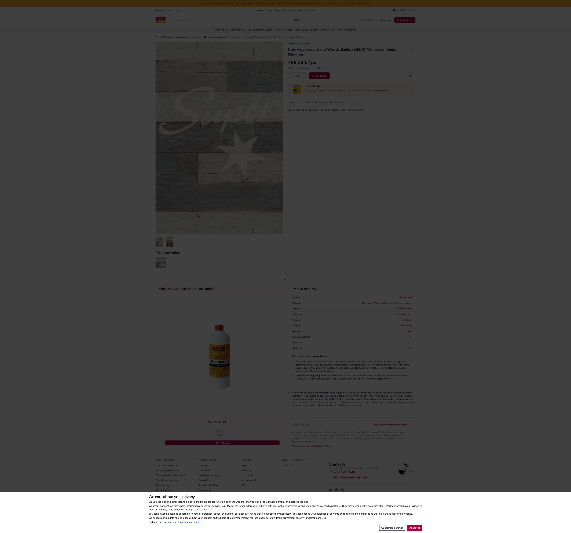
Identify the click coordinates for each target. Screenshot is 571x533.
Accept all (414, 527)
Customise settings (392, 527)
